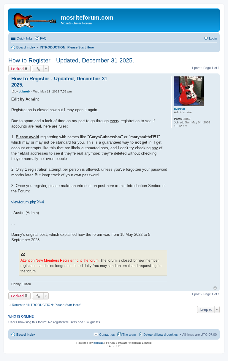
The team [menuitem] (129, 334)
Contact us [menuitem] (107, 334)
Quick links (25, 38)
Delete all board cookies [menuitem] (160, 334)
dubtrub (179, 108)
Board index (25, 334)
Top (215, 288)
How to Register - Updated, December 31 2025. (71, 60)
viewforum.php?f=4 (27, 202)
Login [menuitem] (213, 38)
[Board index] (35, 19)
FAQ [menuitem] (43, 38)
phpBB (98, 342)
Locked (17, 68)
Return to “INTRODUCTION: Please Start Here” (46, 305)
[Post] (13, 91)
